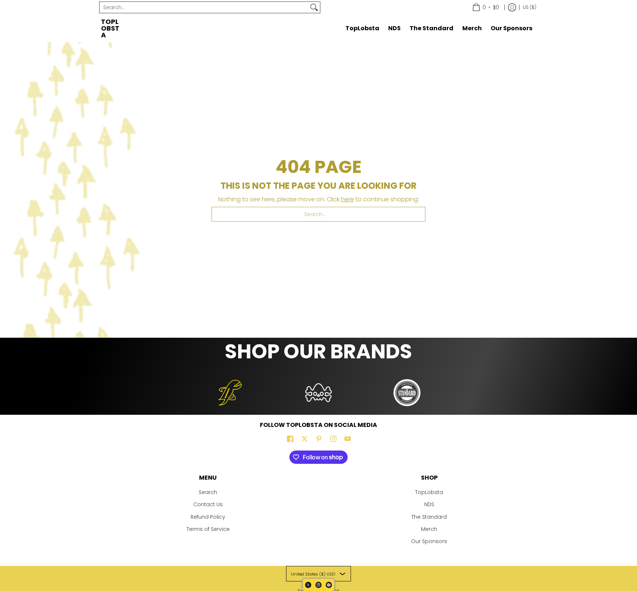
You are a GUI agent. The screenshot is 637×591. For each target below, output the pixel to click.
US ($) (529, 7)
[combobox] (204, 7)
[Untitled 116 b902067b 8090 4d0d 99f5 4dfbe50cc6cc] (230, 392)
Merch (429, 529)
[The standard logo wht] (407, 392)
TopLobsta (110, 28)
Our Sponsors (429, 541)
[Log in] (512, 7)
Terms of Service (208, 529)
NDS (429, 504)
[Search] (314, 7)
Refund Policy (208, 517)
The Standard (429, 517)
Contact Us (208, 504)
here (347, 199)
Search (208, 492)
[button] (290, 438)
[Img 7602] (318, 392)
